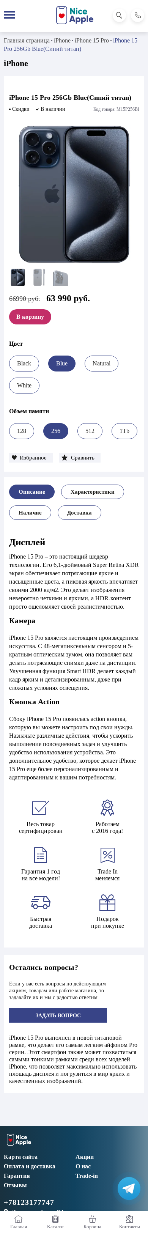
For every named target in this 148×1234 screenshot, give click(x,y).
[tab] (32, 492)
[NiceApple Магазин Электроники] (75, 15)
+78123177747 (29, 1202)
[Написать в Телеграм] (129, 1188)
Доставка (79, 513)
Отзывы (15, 1185)
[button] (31, 458)
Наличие (30, 513)
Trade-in (87, 1176)
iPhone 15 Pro (92, 40)
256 (55, 431)
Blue (62, 363)
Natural (101, 363)
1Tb (124, 431)
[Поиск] (119, 15)
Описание (32, 492)
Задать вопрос (58, 1015)
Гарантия (17, 1176)
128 (21, 431)
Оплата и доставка (29, 1166)
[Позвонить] (137, 15)
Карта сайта (21, 1157)
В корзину (30, 316)
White (24, 385)
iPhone (62, 40)
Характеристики (93, 492)
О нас (83, 1166)
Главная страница (27, 40)
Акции (85, 1157)
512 (89, 431)
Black (24, 363)
